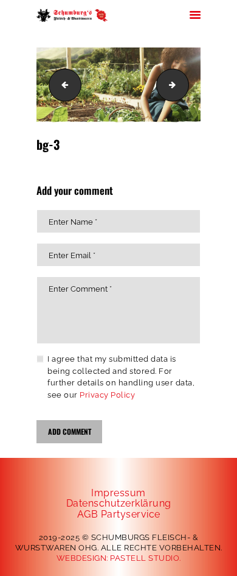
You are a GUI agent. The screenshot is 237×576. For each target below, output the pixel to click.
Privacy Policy (107, 394)
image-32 (61, 85)
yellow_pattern (184, 85)
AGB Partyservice (118, 514)
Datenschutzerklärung (118, 503)
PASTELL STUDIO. (145, 558)
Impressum (118, 493)
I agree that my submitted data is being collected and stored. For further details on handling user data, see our (120, 376)
